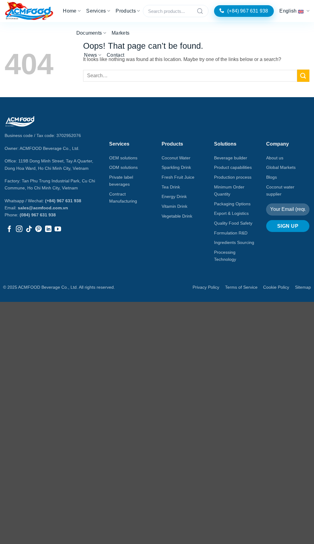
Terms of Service (241, 287)
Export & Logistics (231, 213)
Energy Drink (174, 196)
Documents (89, 33)
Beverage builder (230, 157)
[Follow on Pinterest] (38, 229)
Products (126, 10)
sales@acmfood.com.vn (43, 207)
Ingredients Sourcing (234, 242)
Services (96, 10)
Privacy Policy (206, 287)
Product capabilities (233, 167)
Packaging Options (232, 203)
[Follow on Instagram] (19, 229)
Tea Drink (171, 187)
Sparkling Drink (176, 167)
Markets (120, 33)
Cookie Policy (276, 287)
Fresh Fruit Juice (178, 177)
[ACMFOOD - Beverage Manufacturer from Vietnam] (29, 11)
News (90, 55)
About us (274, 157)
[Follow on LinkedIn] (48, 229)
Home (69, 10)
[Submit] (303, 76)
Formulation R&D (230, 232)
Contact (115, 55)
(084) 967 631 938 (38, 214)
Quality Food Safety (233, 223)
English (288, 10)
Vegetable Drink (177, 216)
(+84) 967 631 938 (63, 200)
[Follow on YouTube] (58, 229)
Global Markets (281, 167)
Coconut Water (176, 157)
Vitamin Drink (174, 206)
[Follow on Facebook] (9, 229)
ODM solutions (123, 167)
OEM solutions (123, 157)
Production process (232, 177)
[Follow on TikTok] (29, 229)
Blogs (271, 177)
